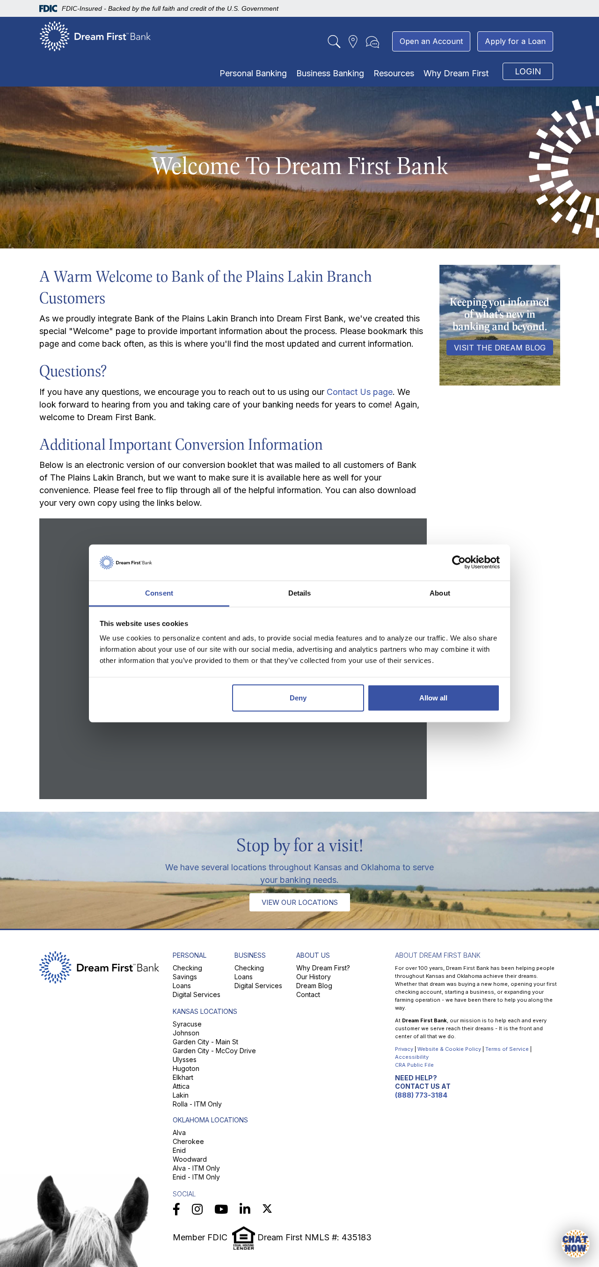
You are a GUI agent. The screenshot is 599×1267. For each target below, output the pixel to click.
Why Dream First (456, 73)
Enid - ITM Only (196, 1177)
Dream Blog (314, 986)
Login (528, 71)
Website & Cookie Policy (449, 1049)
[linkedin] (245, 1209)
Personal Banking (253, 73)
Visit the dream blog (500, 347)
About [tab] (440, 593)
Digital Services (196, 994)
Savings (185, 977)
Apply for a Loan (515, 41)
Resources (393, 73)
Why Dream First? (323, 968)
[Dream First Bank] (95, 36)
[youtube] (221, 1209)
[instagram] (197, 1209)
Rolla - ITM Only (197, 1104)
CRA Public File (414, 1065)
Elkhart (183, 1077)
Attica (181, 1086)
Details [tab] (299, 593)
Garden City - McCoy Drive (214, 1051)
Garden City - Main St (205, 1042)
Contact (308, 994)
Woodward (190, 1159)
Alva (179, 1132)
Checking (187, 968)
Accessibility (412, 1057)
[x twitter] (267, 1209)
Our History (313, 977)
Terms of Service (507, 1049)
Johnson (186, 1033)
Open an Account (431, 41)
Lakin (181, 1095)
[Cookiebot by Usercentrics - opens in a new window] (459, 562)
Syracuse (187, 1024)
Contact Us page (360, 392)
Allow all (433, 698)
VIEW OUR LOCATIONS (300, 902)
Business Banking (330, 73)
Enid (179, 1150)
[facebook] (176, 1209)
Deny (298, 698)
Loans (182, 986)
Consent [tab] (159, 593)
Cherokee (188, 1141)
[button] (576, 1244)
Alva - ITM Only (196, 1168)
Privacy (404, 1049)
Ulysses (185, 1059)
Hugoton (186, 1068)
